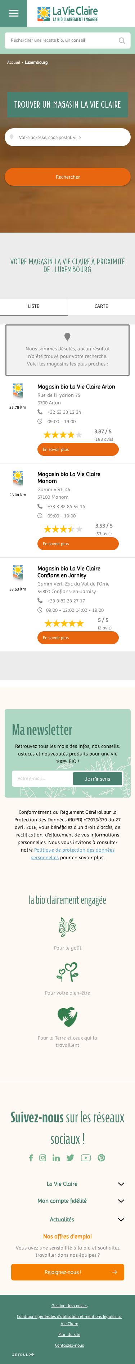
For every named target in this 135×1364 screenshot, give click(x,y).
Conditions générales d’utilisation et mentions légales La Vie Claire (69, 1320)
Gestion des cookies (69, 1305)
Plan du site (69, 1334)
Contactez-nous (69, 1345)
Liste (33, 306)
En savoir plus (56, 449)
